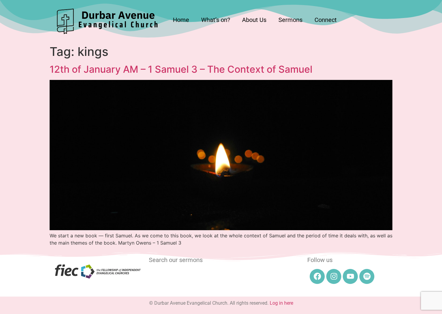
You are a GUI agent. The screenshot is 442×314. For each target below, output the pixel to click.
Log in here (281, 303)
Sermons (290, 19)
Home (181, 19)
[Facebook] (317, 276)
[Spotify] (366, 276)
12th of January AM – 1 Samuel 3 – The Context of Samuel (181, 69)
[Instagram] (333, 276)
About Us (254, 19)
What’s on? (215, 19)
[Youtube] (350, 276)
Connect (326, 19)
